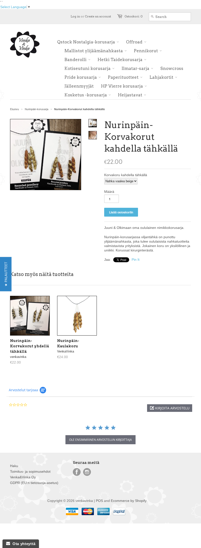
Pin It (135, 259)
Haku (14, 466)
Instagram (87, 472)
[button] (169, 408)
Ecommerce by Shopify (129, 501)
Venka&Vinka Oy (23, 477)
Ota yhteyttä (22, 544)
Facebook (77, 472)
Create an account (98, 16)
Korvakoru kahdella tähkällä (125, 175)
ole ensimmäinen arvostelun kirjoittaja (100, 440)
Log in (75, 16)
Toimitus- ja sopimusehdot (30, 471)
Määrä (109, 192)
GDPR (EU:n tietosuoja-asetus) (34, 483)
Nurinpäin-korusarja (36, 109)
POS (99, 501)
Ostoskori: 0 (134, 16)
